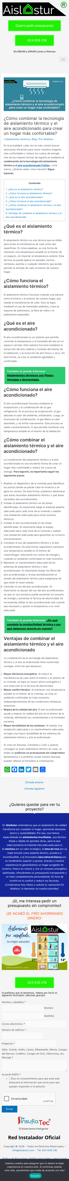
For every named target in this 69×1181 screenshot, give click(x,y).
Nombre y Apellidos (14, 1002)
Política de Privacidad (14, 1158)
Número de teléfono (14, 1029)
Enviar (9, 1109)
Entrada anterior (34, 782)
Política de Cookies (40, 1158)
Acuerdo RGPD (11, 1074)
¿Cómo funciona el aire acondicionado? (29, 201)
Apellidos (49, 1016)
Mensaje (7, 1057)
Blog (34, 139)
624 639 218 (49, 1150)
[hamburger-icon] (63, 59)
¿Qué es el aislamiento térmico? (24, 189)
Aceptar (35, 1175)
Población (8, 1043)
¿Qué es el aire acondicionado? (24, 197)
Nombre (48, 1008)
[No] (64, 1170)
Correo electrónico (13, 1024)
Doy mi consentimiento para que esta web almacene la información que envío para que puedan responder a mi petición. (34, 1082)
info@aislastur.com (23, 1150)
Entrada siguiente (34, 789)
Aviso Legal (60, 1158)
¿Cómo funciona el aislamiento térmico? (29, 193)
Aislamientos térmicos (17, 139)
